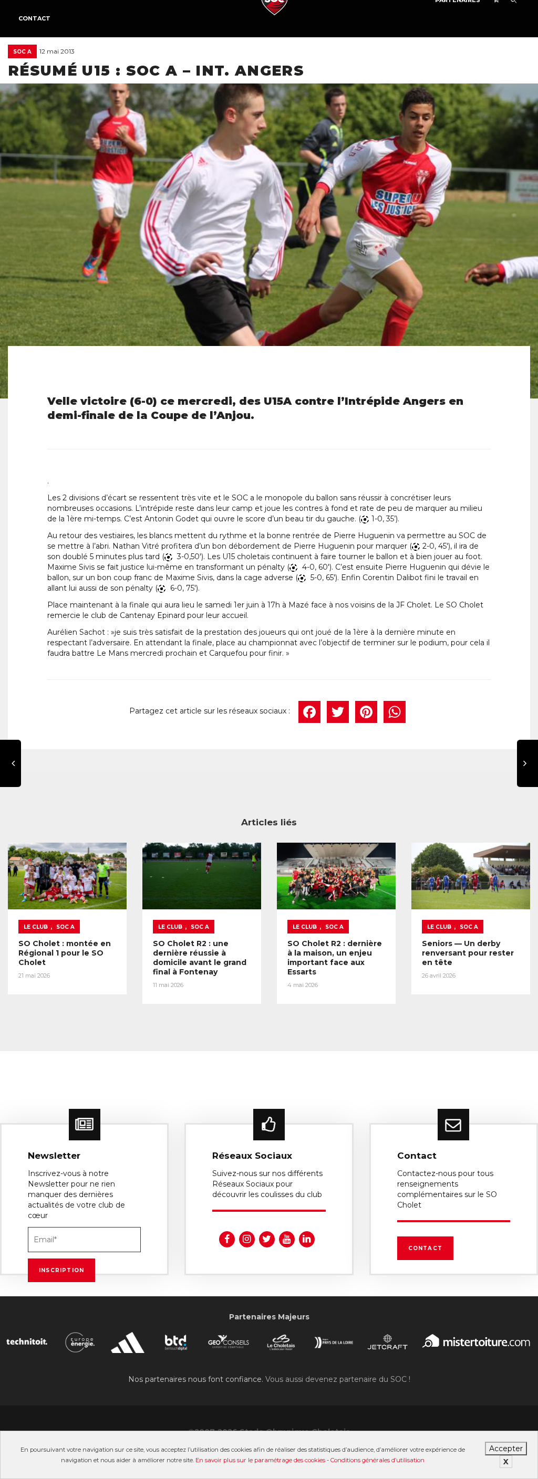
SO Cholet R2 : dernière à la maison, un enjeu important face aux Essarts (334, 958)
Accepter (506, 1448)
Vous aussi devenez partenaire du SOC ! (337, 1379)
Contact (34, 18)
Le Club (36, 927)
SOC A (22, 51)
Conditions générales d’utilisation (377, 1460)
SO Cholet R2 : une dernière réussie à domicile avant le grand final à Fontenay (199, 958)
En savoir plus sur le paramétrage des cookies (260, 1460)
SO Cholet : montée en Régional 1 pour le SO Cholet (64, 953)
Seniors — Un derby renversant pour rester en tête (468, 953)
